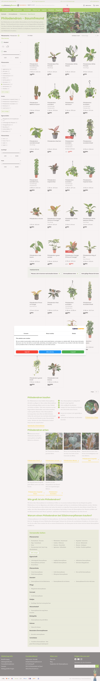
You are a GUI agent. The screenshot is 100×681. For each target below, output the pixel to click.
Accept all (72, 352)
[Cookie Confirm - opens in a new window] (78, 329)
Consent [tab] (26, 333)
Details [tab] (74, 333)
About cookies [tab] (50, 333)
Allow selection (50, 352)
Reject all (27, 352)
